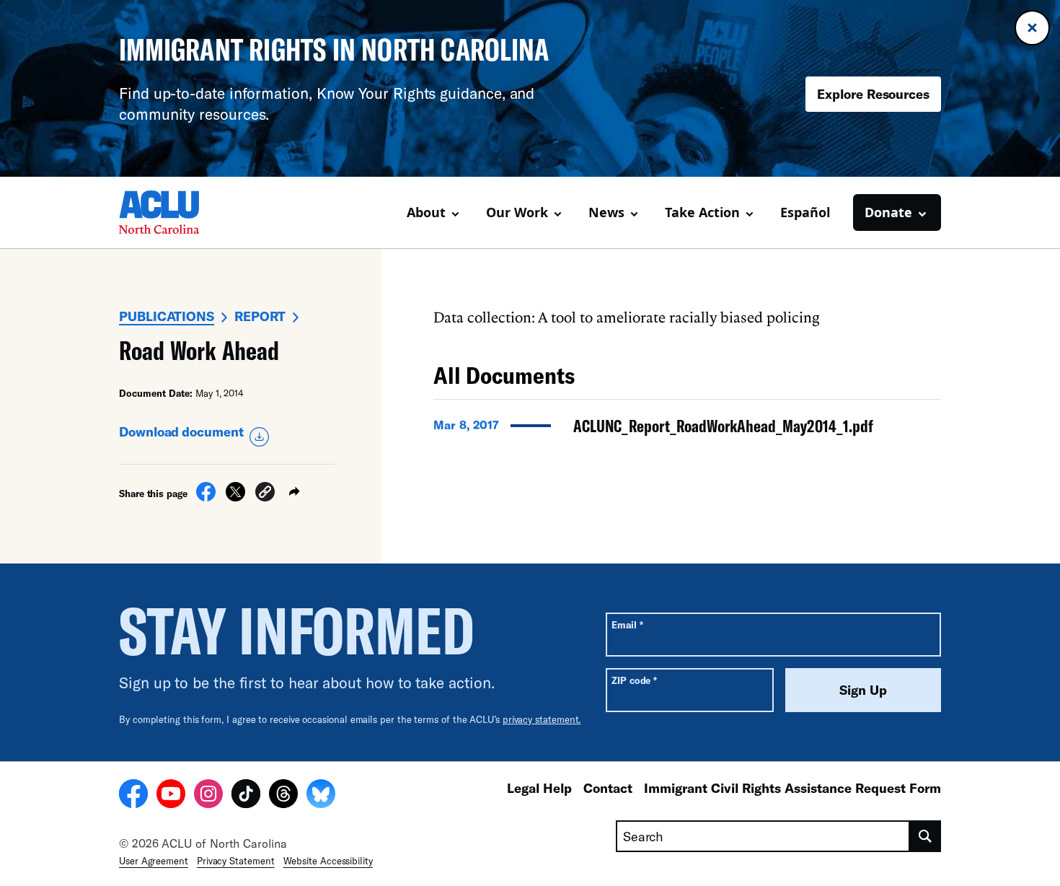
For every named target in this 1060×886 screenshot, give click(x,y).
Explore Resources (873, 94)
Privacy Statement (236, 861)
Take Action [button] (702, 212)
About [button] (426, 212)
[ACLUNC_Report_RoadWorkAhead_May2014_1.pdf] (687, 430)
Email (626, 624)
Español (805, 212)
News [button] (606, 212)
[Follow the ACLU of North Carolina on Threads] (283, 795)
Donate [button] (888, 212)
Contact (607, 788)
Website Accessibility (328, 861)
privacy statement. (542, 719)
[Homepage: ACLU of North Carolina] (169, 212)
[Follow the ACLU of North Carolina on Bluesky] (320, 795)
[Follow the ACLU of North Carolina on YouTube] (170, 795)
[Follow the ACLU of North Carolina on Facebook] (133, 795)
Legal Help (539, 788)
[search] (925, 836)
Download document (181, 431)
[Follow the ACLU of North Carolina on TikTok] (245, 795)
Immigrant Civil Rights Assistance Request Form (792, 788)
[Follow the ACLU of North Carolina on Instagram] (208, 795)
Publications (166, 316)
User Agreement (153, 861)
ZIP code (634, 680)
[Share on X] (235, 497)
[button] (265, 494)
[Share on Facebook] (206, 497)
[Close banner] (1032, 27)
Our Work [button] (517, 212)
